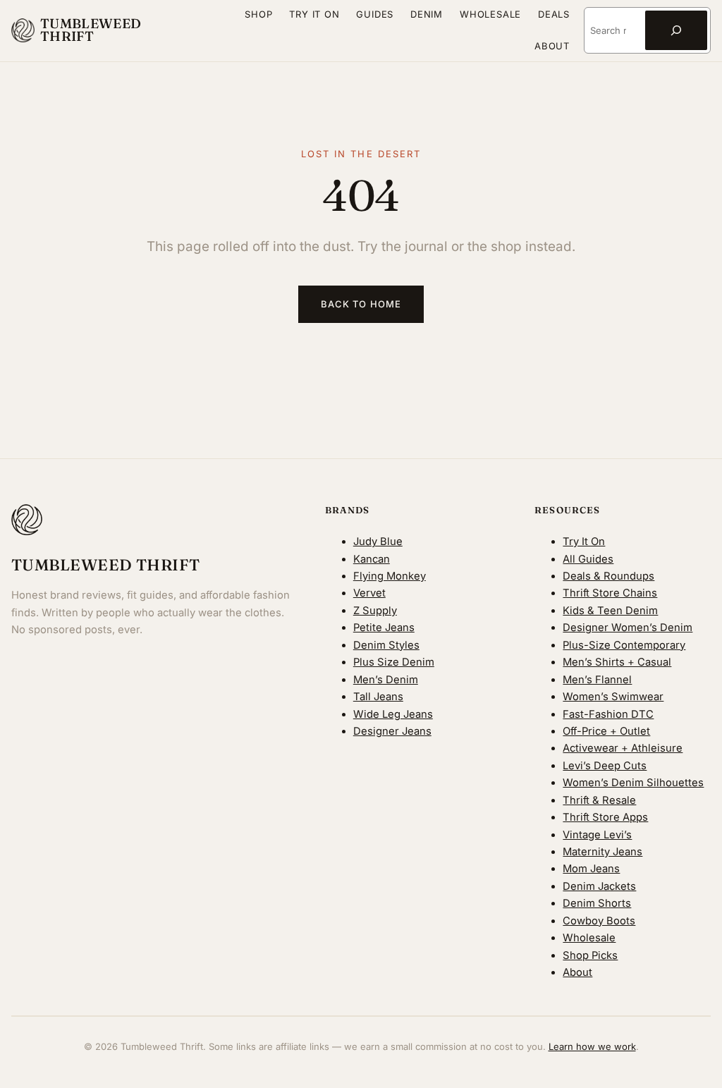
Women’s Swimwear (613, 696)
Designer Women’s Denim (627, 627)
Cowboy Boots (599, 921)
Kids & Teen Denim (610, 610)
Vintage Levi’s (597, 835)
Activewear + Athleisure (623, 748)
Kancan (371, 559)
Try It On (584, 541)
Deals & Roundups (608, 576)
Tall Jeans (378, 696)
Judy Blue (378, 541)
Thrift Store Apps (605, 817)
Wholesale (589, 937)
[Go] (676, 30)
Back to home (360, 304)
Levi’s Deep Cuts (605, 765)
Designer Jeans (392, 731)
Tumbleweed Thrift (91, 30)
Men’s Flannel (597, 679)
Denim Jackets (599, 886)
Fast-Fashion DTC (608, 714)
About (577, 972)
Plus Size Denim (393, 662)
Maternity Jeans (602, 851)
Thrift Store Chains (610, 593)
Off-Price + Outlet (606, 731)
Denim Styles (386, 645)
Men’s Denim (385, 679)
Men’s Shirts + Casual (617, 662)
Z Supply (375, 610)
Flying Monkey (389, 576)
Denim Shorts (597, 903)
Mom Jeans (591, 868)
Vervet (369, 593)
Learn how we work (592, 1046)
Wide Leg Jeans (393, 714)
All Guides (588, 559)
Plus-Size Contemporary (624, 645)
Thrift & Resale (599, 800)
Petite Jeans (384, 627)
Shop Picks (590, 955)
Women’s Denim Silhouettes (633, 782)
